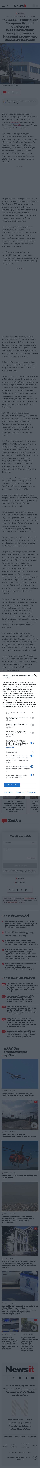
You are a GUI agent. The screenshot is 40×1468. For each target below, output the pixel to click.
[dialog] (20, 734)
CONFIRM (12, 785)
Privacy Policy (31, 792)
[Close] (36, 676)
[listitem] (20, 713)
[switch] (32, 718)
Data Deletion (8, 792)
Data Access (20, 792)
